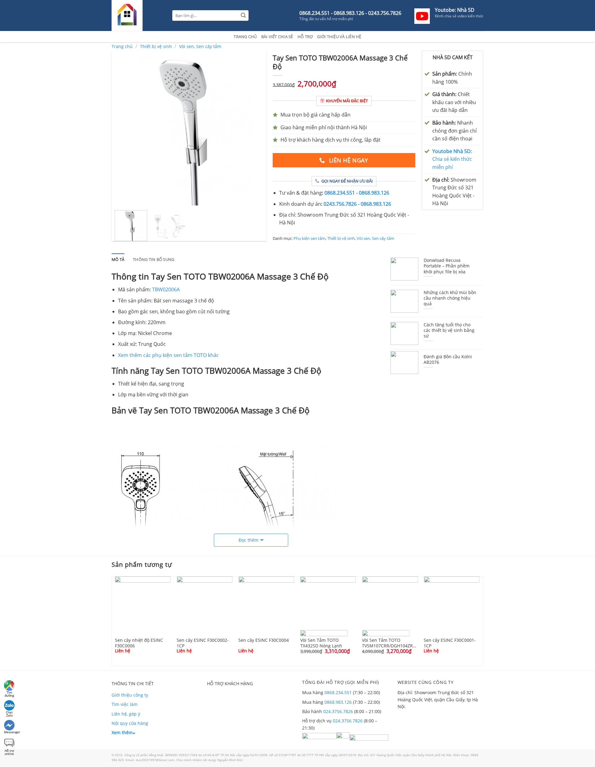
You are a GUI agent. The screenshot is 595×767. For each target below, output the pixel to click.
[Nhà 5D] (137, 15)
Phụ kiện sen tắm (309, 238)
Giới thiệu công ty (130, 695)
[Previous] (122, 127)
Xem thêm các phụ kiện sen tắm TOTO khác (168, 355)
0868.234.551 (338, 692)
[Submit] (243, 16)
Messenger (9, 732)
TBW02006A (166, 289)
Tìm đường (9, 693)
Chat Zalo (9, 713)
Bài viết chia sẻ (277, 36)
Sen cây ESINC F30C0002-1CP (203, 642)
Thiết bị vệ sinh (156, 46)
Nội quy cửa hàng (130, 723)
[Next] (255, 127)
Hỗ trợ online (9, 751)
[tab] (118, 259)
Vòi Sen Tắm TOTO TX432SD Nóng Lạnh (321, 642)
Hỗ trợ (305, 36)
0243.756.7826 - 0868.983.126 (357, 204)
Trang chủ (245, 36)
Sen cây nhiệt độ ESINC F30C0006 (139, 642)
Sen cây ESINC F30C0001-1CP (450, 642)
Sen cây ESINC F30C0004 (263, 640)
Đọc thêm (248, 540)
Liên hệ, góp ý (126, 714)
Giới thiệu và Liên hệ (339, 36)
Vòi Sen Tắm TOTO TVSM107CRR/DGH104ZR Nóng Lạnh (387, 642)
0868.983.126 (338, 702)
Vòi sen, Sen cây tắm (200, 46)
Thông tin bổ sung (153, 259)
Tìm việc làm (125, 704)
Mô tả (118, 259)
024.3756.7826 (338, 711)
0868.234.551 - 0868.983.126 (356, 192)
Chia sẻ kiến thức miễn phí (452, 159)
